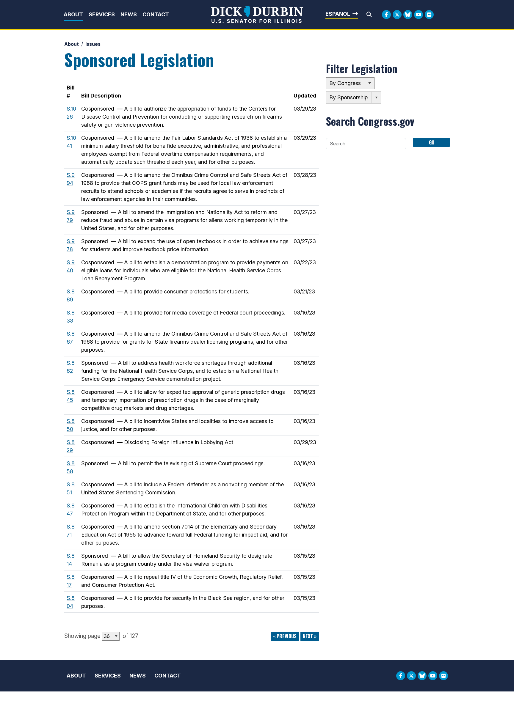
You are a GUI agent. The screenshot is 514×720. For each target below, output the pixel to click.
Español (337, 14)
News (128, 14)
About (73, 14)
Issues (93, 44)
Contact (155, 14)
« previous (285, 636)
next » (309, 636)
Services (102, 14)
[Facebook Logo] (386, 14)
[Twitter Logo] (397, 14)
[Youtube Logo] (418, 14)
